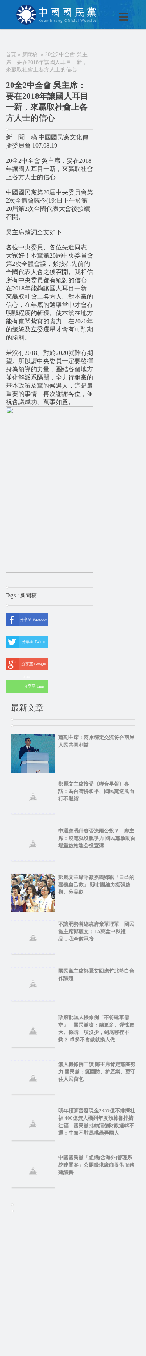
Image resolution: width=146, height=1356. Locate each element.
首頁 (11, 54)
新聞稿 (29, 54)
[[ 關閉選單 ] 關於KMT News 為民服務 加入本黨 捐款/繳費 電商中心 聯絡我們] (103, 8)
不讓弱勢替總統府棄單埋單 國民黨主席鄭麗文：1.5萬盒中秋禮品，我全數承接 (96, 931)
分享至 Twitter (34, 642)
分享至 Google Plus (33, 666)
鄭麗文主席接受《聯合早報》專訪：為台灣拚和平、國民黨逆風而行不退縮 (96, 791)
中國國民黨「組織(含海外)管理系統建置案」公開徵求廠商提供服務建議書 (96, 1165)
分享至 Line (34, 686)
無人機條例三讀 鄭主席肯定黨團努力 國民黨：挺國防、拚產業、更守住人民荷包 (96, 1071)
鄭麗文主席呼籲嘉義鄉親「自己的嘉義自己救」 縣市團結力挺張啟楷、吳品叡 (96, 884)
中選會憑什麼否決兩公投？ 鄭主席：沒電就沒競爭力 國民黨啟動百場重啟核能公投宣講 (96, 838)
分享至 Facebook (33, 619)
